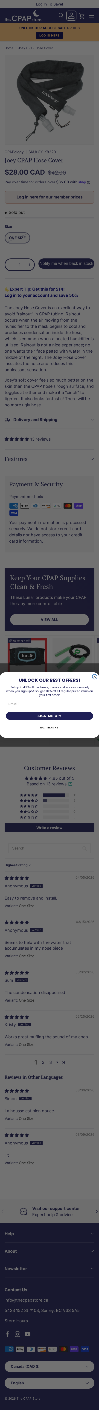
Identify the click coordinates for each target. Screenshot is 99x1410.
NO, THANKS (49, 727)
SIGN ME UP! (49, 716)
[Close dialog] (94, 676)
